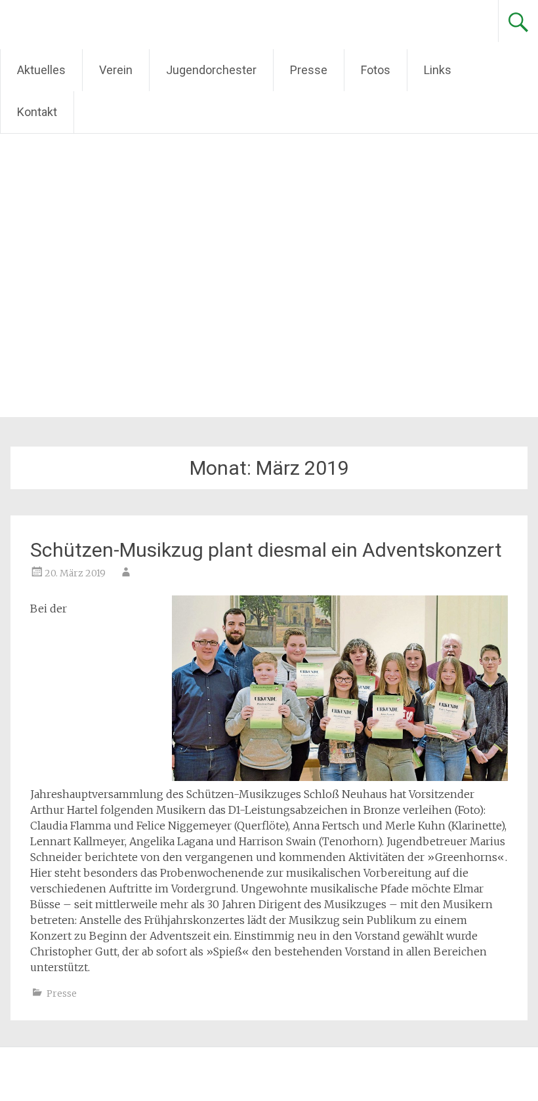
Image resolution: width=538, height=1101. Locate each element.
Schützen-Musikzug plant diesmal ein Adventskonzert (266, 549)
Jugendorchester (211, 70)
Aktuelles (41, 70)
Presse (308, 70)
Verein (116, 70)
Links (437, 70)
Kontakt (37, 112)
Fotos (375, 70)
